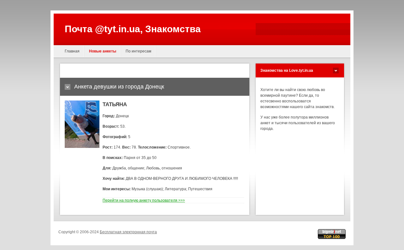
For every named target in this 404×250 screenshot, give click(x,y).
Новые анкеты (102, 51)
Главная (72, 51)
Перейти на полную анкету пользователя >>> (144, 200)
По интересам (138, 51)
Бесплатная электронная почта (128, 232)
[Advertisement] (138, 70)
